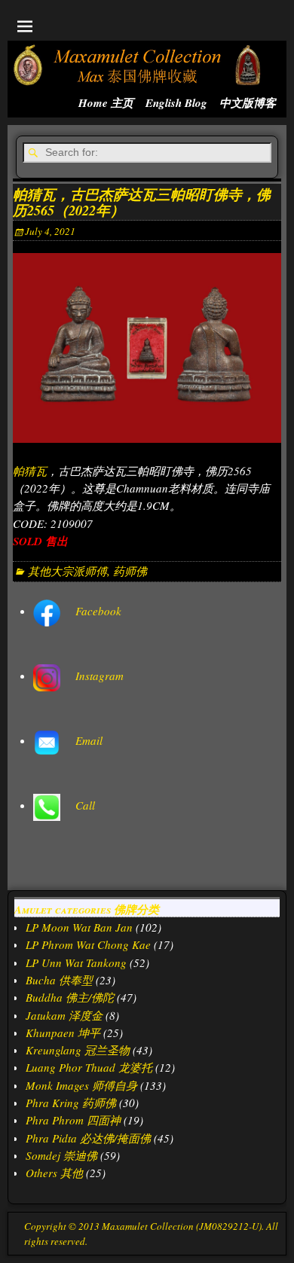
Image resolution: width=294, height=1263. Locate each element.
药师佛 (130, 570)
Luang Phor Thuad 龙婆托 (89, 1067)
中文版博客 (247, 103)
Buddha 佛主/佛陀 (70, 997)
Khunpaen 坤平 (63, 1032)
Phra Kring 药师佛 (71, 1102)
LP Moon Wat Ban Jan (79, 927)
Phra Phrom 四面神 (73, 1119)
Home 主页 (105, 103)
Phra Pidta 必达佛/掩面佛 (88, 1138)
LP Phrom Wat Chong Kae (88, 944)
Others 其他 (54, 1172)
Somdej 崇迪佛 (61, 1155)
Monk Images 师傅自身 (81, 1085)
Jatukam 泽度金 (64, 1015)
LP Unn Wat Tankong (76, 962)
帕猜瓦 (30, 470)
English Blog (176, 103)
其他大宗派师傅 (67, 570)
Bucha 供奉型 (59, 979)
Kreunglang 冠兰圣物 (78, 1049)
